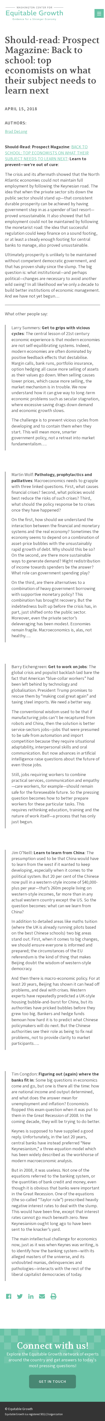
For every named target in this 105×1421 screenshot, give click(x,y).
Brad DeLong (16, 131)
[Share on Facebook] (8, 1296)
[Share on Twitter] (20, 1296)
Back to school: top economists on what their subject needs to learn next (47, 152)
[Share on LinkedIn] (30, 1296)
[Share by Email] (42, 1296)
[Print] (53, 1296)
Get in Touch (52, 1381)
